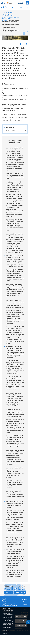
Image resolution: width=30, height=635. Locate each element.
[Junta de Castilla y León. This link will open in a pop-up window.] (9, 3)
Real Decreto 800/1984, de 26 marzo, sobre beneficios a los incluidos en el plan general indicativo (14, 504)
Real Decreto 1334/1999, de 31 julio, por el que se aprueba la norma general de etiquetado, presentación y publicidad (15, 573)
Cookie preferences (21, 625)
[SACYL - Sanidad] (3, 3)
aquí (4, 623)
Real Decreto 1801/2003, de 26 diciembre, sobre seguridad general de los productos (15, 551)
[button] (8, 592)
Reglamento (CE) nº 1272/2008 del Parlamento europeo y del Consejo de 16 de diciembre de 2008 (15, 176)
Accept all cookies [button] (21, 616)
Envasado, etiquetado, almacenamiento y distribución (10, 19)
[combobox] (23, 7)
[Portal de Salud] (20, 2)
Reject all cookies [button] (21, 621)
